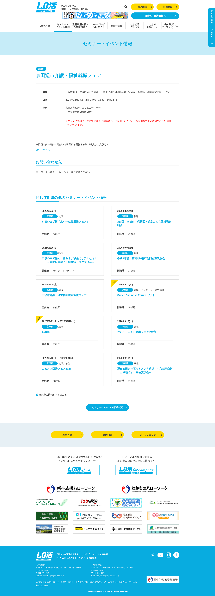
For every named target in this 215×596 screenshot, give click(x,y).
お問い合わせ (67, 582)
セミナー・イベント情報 (63, 25)
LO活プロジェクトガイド (47, 582)
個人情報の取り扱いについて (88, 582)
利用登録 (167, 7)
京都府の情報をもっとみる (52, 394)
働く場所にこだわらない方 (170, 25)
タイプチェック (148, 435)
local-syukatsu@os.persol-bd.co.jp (51, 576)
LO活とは (45, 26)
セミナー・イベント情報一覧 (107, 407)
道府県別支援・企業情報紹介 (80, 25)
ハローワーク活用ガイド (99, 25)
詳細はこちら (43, 150)
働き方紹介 (116, 26)
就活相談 (142, 7)
